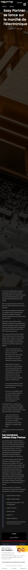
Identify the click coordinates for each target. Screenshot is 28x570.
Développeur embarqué (12, 502)
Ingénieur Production (11, 508)
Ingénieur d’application (12, 518)
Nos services (11, 4)
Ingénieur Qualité (11, 511)
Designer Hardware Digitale (13, 499)
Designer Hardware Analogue (13, 495)
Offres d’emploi (4, 4)
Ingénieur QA (10, 515)
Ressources (20, 2)
